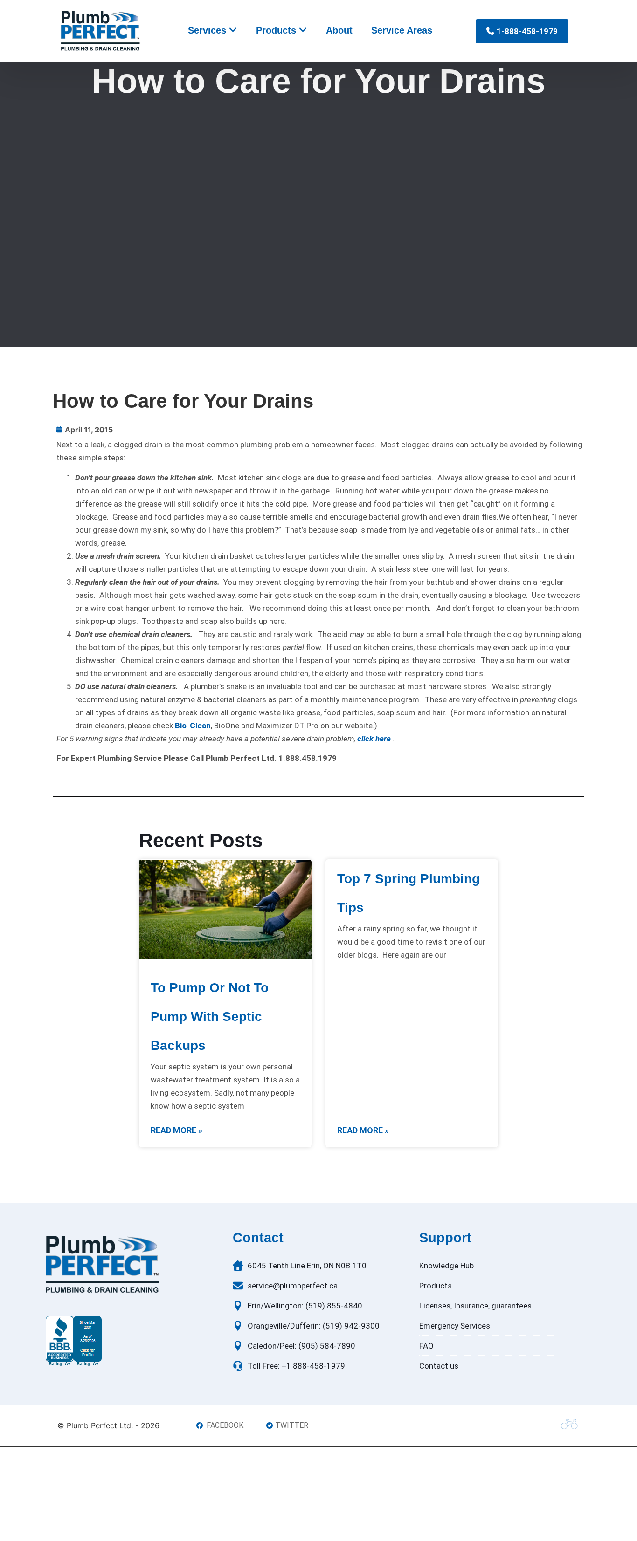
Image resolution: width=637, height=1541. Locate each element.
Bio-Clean (193, 725)
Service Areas (401, 30)
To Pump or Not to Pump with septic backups (210, 1016)
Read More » (176, 1130)
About (339, 30)
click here (374, 738)
